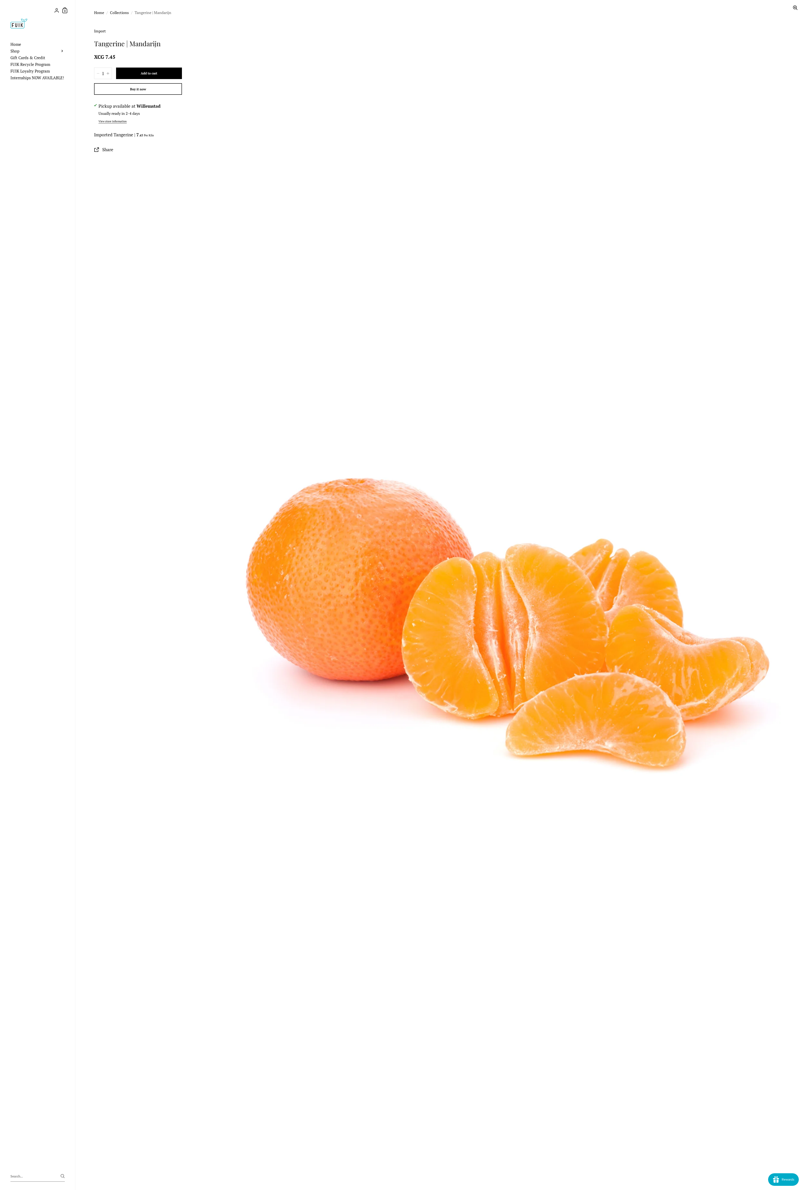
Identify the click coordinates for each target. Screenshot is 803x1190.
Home (99, 12)
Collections (119, 12)
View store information (112, 121)
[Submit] (62, 1176)
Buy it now (138, 89)
